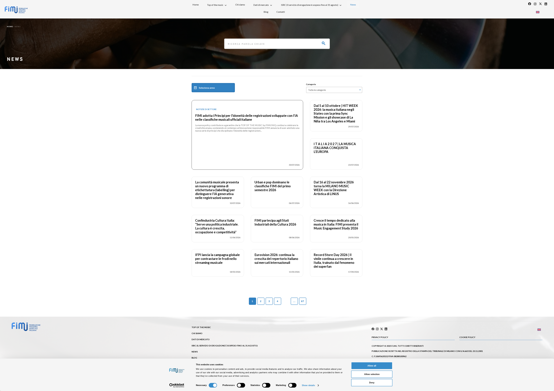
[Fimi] (16, 9)
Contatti (280, 11)
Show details (308, 385)
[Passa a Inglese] (537, 11)
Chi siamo (240, 4)
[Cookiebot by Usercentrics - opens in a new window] (176, 385)
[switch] (241, 385)
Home (195, 4)
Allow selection (372, 374)
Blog (266, 11)
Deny (371, 382)
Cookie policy (467, 337)
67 (302, 301)
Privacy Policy (380, 337)
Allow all (371, 365)
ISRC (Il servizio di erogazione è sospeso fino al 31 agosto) (309, 4)
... (294, 301)
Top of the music (215, 4)
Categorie (311, 84)
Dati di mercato (261, 4)
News (353, 4)
